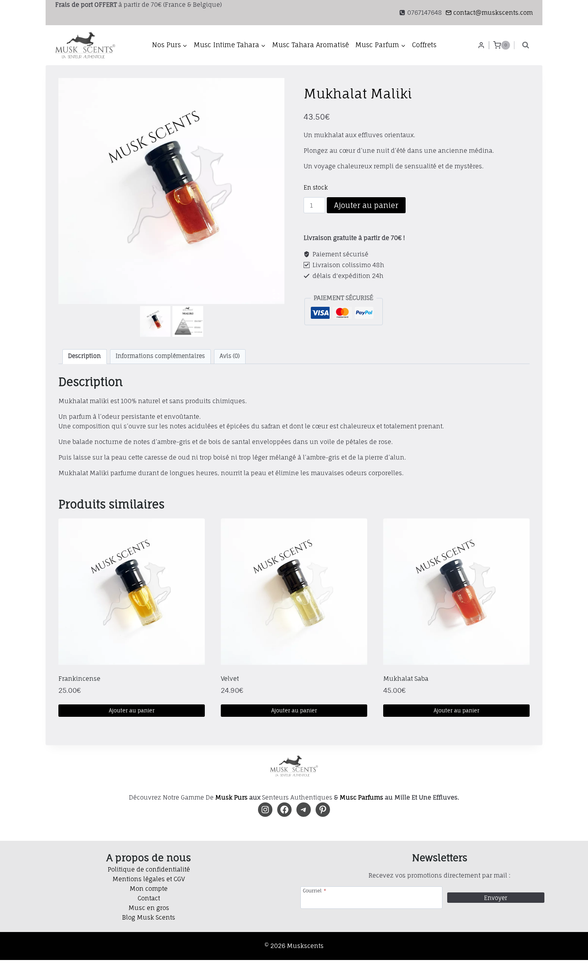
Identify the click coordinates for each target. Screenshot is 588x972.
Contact (149, 898)
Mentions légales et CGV (148, 879)
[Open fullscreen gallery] (276, 296)
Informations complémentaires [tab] (160, 356)
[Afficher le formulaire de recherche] (525, 45)
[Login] (481, 45)
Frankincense (79, 678)
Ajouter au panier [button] (131, 710)
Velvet (230, 678)
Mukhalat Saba (405, 678)
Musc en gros (148, 908)
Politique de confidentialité (149, 869)
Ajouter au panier (366, 205)
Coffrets (424, 45)
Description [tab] (84, 356)
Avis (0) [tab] (230, 356)
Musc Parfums (361, 797)
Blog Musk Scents (148, 917)
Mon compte (149, 888)
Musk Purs (231, 797)
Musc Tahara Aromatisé (310, 45)
